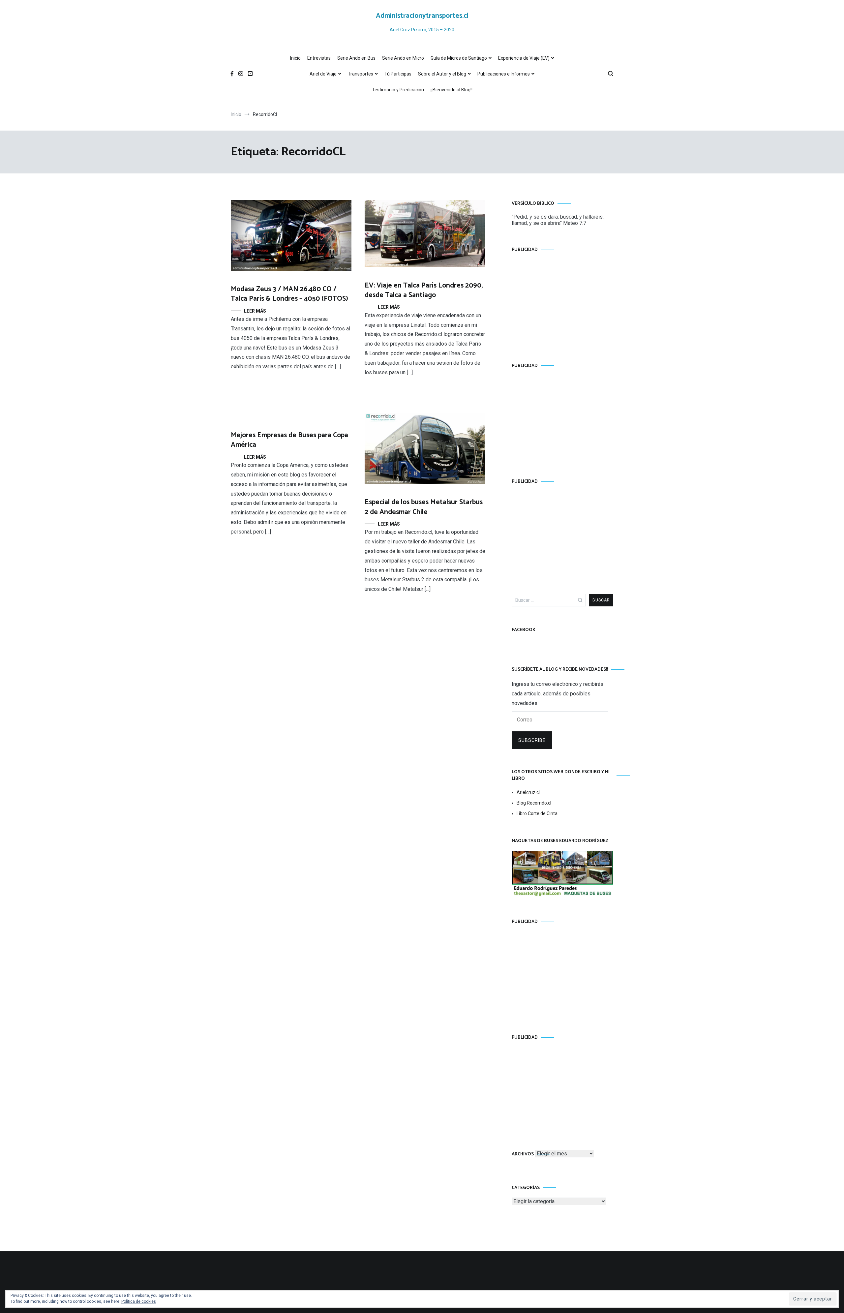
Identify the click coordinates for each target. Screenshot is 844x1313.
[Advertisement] (562, 301)
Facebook (523, 630)
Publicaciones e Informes (503, 73)
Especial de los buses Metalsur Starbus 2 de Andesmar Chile (424, 507)
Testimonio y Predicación (398, 89)
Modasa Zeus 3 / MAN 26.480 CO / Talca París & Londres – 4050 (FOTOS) (289, 294)
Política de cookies (138, 1301)
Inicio (295, 58)
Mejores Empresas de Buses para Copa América (289, 440)
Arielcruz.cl (528, 792)
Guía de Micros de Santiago (459, 58)
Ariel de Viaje (323, 73)
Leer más (255, 311)
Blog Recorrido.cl (534, 803)
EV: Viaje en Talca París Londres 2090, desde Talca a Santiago (424, 290)
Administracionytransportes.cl (422, 15)
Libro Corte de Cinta (537, 813)
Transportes (360, 73)
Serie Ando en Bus (356, 58)
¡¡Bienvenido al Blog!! (451, 89)
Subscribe (532, 740)
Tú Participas (397, 73)
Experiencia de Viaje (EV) (524, 58)
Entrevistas (319, 58)
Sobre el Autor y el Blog (442, 73)
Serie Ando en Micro (403, 58)
